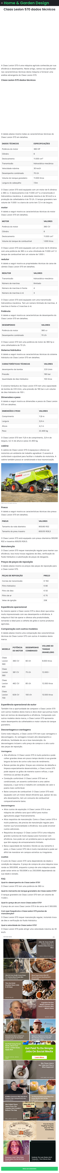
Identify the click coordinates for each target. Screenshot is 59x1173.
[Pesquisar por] (57, 3)
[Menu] (2, 3)
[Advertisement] (29, 25)
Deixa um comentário (29, 1168)
